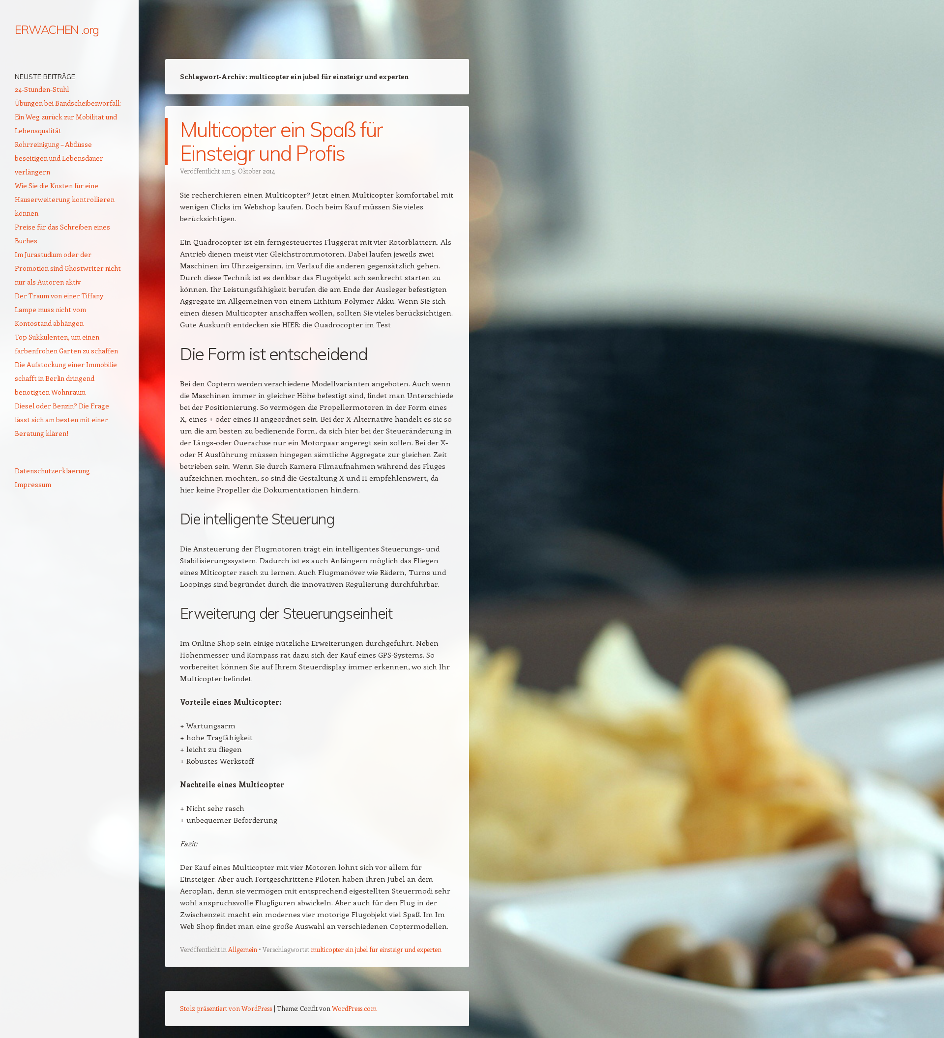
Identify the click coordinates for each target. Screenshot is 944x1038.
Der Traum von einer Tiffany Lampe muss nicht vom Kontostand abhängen (59, 309)
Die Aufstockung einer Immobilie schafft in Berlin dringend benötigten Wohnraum (66, 378)
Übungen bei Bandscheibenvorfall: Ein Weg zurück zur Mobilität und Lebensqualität (68, 116)
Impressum (33, 484)
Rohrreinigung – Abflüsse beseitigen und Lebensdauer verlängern (59, 158)
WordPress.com (354, 1008)
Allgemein (242, 949)
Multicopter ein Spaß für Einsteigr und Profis (281, 141)
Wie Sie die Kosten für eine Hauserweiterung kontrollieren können (65, 199)
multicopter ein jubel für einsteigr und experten (376, 949)
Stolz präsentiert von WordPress (226, 1008)
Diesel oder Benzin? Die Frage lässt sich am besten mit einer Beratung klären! (62, 419)
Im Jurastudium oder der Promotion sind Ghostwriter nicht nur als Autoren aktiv (68, 268)
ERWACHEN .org (57, 29)
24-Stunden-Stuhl (42, 89)
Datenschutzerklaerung (52, 470)
